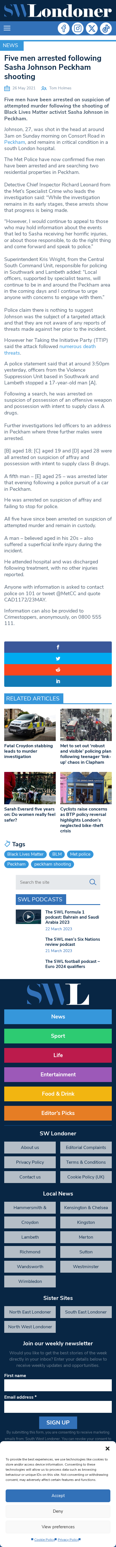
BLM (57, 854)
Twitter (92, 28)
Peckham (14, 142)
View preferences (58, 1527)
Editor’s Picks (58, 1113)
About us (30, 1147)
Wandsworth (30, 1267)
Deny (58, 1511)
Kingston (86, 1222)
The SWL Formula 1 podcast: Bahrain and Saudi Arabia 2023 (72, 917)
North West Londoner (30, 1327)
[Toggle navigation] (7, 28)
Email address (20, 1397)
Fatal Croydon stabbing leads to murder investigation (28, 751)
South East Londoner (86, 1312)
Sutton (86, 1252)
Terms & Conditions (86, 1162)
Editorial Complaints (86, 1147)
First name (15, 1375)
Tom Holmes (60, 88)
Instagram (78, 28)
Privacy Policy (68, 1539)
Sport (58, 1036)
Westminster (86, 1267)
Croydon (30, 1222)
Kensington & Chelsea (86, 1208)
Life (58, 1055)
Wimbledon (30, 1281)
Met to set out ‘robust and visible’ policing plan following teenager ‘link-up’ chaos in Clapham (85, 754)
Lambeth (30, 1237)
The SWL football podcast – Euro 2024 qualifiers (72, 964)
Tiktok (106, 28)
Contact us (30, 1177)
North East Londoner (30, 1312)
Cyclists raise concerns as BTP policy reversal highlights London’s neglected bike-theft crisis (83, 820)
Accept (58, 1495)
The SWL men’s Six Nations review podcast (72, 941)
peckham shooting (52, 864)
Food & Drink (58, 1094)
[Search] (93, 882)
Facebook (64, 28)
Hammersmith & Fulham (30, 1209)
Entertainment (58, 1074)
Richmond (30, 1252)
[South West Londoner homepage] (58, 10)
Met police (80, 854)
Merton (86, 1237)
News (10, 45)
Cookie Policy (44, 1539)
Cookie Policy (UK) (85, 1177)
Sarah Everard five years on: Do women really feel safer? (29, 814)
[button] (107, 1448)
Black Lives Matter (25, 854)
